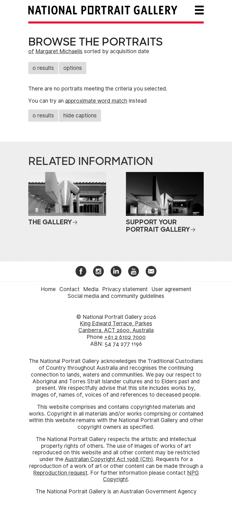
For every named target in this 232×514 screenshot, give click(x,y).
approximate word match (96, 101)
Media (90, 289)
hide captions (80, 115)
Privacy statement (125, 289)
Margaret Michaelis (59, 51)
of (31, 51)
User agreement (171, 289)
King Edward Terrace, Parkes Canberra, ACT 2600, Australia (116, 327)
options (72, 68)
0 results (43, 68)
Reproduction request (60, 473)
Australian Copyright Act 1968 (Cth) (109, 459)
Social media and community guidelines (116, 296)
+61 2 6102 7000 (125, 337)
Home (48, 289)
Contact (69, 289)
